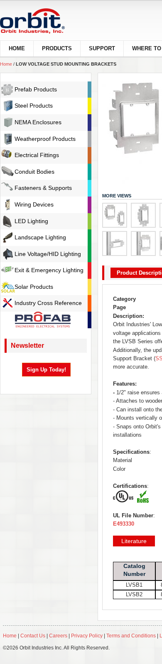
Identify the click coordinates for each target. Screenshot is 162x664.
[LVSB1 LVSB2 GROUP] (114, 215)
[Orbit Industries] (39, 21)
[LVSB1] (143, 215)
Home (6, 63)
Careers (59, 636)
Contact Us (32, 636)
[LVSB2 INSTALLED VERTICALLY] (143, 243)
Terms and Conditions (131, 636)
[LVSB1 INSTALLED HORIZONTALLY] (114, 243)
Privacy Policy (87, 636)
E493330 (123, 524)
